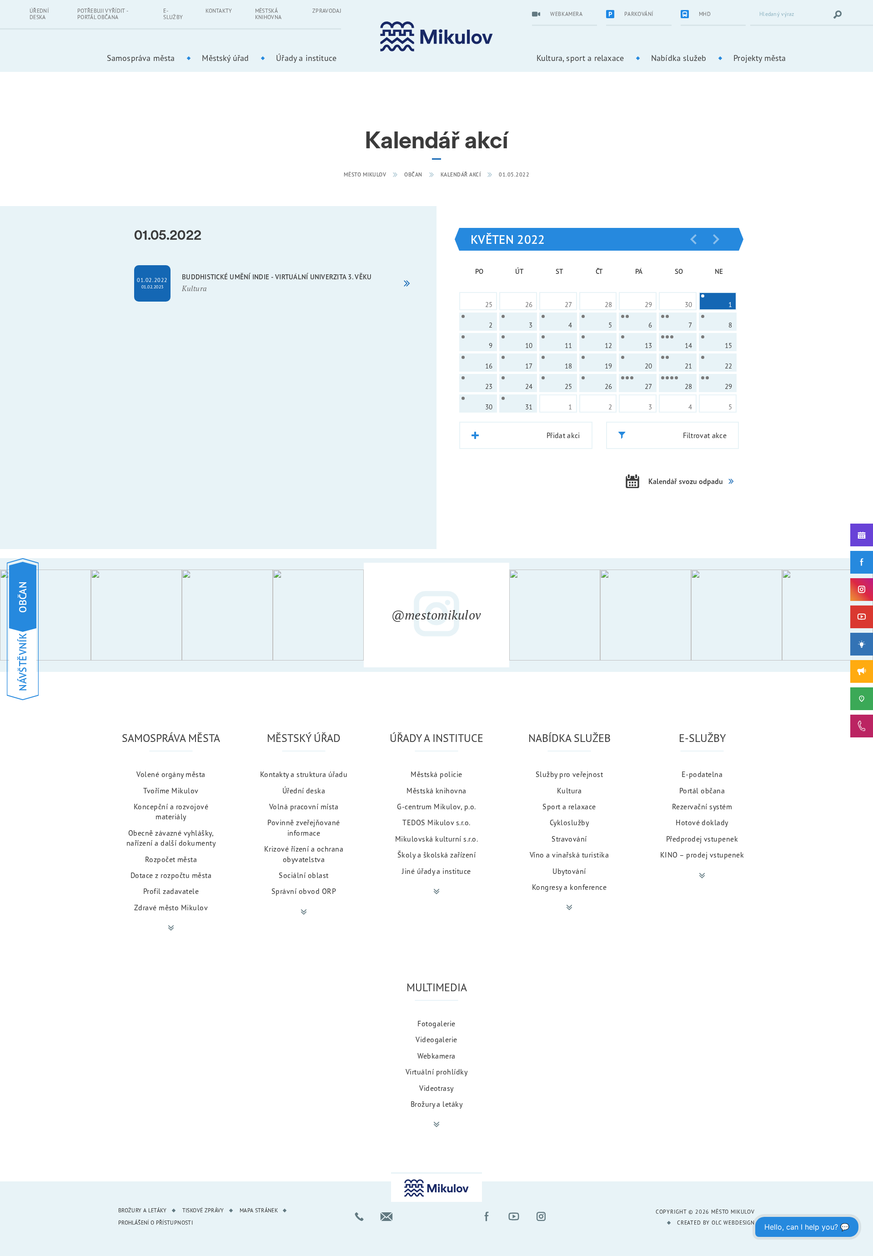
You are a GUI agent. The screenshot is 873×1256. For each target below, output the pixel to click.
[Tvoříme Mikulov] (861, 644)
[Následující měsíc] (716, 239)
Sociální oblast (303, 875)
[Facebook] (861, 562)
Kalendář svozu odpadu (685, 481)
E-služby (173, 13)
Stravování (569, 838)
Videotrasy (436, 1088)
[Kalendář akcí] (861, 535)
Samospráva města (141, 58)
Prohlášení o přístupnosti (155, 1222)
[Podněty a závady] (861, 698)
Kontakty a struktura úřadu (303, 774)
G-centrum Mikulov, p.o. (436, 806)
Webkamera (436, 1055)
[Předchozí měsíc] (693, 239)
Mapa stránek (259, 1210)
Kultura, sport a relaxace (580, 58)
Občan (413, 174)
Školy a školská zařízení (436, 854)
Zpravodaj (326, 10)
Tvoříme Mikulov (170, 790)
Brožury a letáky (437, 1104)
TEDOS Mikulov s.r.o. (436, 822)
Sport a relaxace (569, 806)
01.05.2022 (514, 174)
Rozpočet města (171, 859)
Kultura (569, 790)
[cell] (718, 301)
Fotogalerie (436, 1023)
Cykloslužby (569, 822)
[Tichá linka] (861, 726)
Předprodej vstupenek (702, 838)
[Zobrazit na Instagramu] (45, 615)
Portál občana (702, 790)
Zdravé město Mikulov (171, 907)
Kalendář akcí (461, 174)
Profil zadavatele (171, 891)
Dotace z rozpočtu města (170, 875)
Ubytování (569, 871)
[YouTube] (861, 616)
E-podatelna (702, 774)
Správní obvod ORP (303, 891)
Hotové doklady (702, 822)
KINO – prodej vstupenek (702, 854)
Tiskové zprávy (203, 1210)
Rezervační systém (702, 806)
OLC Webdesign (733, 1222)
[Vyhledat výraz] (837, 14)
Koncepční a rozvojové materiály (171, 811)
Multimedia (436, 987)
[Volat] (359, 1216)
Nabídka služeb (678, 58)
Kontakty (219, 10)
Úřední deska (39, 13)
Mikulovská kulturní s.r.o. (436, 838)
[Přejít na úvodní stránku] (436, 36)
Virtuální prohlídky (436, 1071)
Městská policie (436, 774)
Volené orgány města (170, 774)
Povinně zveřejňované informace (303, 827)
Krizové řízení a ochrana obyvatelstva (304, 853)
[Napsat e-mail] (386, 1216)
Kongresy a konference (569, 887)
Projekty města (759, 58)
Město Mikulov (365, 174)
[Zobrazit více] (171, 928)
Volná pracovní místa (304, 806)
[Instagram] (861, 589)
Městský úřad (225, 58)
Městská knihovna (268, 13)
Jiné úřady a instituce (436, 871)
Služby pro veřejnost (569, 774)
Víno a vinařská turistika (569, 854)
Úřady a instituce (306, 58)
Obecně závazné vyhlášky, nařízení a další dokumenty (171, 837)
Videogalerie (436, 1039)
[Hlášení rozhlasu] (861, 671)
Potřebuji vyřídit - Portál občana (102, 13)
